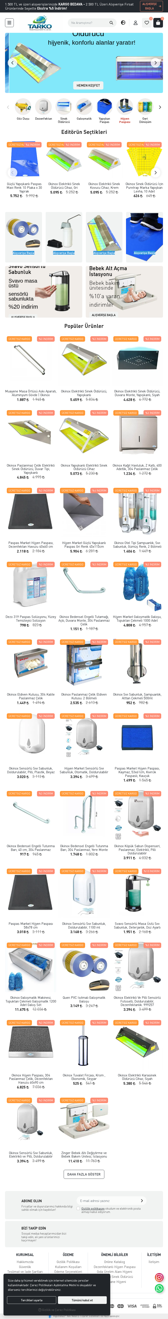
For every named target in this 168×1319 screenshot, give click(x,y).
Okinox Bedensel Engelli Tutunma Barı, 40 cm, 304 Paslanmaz (31, 847)
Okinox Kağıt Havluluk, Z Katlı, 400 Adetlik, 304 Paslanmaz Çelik (137, 467)
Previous (12, 63)
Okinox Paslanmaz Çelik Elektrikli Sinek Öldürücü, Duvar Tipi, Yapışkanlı (31, 469)
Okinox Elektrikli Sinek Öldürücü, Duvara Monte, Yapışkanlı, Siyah (137, 393)
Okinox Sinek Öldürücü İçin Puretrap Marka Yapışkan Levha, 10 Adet (144, 187)
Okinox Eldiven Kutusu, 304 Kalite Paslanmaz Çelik (31, 696)
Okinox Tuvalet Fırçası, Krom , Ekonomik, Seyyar (84, 1077)
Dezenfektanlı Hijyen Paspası (115, 1267)
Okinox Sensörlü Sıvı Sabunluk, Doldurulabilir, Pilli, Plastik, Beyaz (31, 770)
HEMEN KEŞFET (84, 85)
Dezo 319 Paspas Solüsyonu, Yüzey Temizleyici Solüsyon (30, 618)
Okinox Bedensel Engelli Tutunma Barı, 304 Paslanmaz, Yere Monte (84, 847)
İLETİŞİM (154, 1255)
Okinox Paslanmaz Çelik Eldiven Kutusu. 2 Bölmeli (84, 696)
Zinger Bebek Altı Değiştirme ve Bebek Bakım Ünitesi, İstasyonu (84, 1154)
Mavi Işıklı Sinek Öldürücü (114, 1277)
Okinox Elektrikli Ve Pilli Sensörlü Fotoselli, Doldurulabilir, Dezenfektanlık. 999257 (137, 1001)
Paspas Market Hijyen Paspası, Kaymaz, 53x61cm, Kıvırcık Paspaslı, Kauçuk (137, 771)
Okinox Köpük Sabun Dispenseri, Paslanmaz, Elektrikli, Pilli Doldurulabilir (137, 849)
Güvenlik (25, 1267)
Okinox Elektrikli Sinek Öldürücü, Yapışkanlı (84, 393)
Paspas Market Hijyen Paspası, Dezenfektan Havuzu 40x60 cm (30, 544)
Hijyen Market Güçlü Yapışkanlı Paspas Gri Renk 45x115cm (84, 544)
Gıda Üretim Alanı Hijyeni (114, 1272)
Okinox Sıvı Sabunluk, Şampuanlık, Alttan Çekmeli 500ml (137, 696)
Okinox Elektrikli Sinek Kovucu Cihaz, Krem (104, 185)
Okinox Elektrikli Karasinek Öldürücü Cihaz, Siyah (137, 1077)
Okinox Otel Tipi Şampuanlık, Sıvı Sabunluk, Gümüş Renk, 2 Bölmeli (137, 544)
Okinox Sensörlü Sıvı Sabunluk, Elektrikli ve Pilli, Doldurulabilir (31, 1154)
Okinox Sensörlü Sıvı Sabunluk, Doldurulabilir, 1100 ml (84, 925)
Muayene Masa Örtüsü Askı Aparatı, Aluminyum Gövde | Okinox (30, 393)
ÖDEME (68, 1255)
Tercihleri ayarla (31, 1300)
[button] (111, 22)
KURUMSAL (25, 1255)
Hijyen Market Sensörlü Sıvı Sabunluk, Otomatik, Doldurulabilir (84, 770)
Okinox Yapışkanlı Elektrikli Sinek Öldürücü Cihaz (84, 467)
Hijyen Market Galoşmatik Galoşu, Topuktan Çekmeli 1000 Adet (137, 618)
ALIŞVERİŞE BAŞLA (149, 6)
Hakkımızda (25, 1262)
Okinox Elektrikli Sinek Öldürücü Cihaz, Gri (64, 185)
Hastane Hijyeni (114, 1282)
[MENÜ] (9, 22)
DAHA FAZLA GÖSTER (84, 1174)
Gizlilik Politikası (68, 1262)
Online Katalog (114, 1262)
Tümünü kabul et (82, 1300)
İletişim (154, 1262)
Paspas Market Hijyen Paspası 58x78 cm (31, 925)
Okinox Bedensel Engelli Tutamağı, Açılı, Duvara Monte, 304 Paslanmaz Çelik (84, 620)
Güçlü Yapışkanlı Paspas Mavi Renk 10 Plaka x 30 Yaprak (24, 187)
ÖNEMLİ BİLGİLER (114, 1255)
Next (155, 63)
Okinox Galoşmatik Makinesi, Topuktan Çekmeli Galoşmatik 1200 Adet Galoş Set (30, 1001)
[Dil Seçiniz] (123, 22)
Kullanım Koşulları (68, 1267)
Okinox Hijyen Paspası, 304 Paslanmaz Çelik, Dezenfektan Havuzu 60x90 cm (31, 1078)
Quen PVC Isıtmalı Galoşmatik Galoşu (84, 999)
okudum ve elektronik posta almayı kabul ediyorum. (111, 1210)
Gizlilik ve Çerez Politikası (58, 1310)
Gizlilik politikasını (93, 1208)
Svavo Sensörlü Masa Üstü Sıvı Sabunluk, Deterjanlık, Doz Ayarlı (137, 925)
